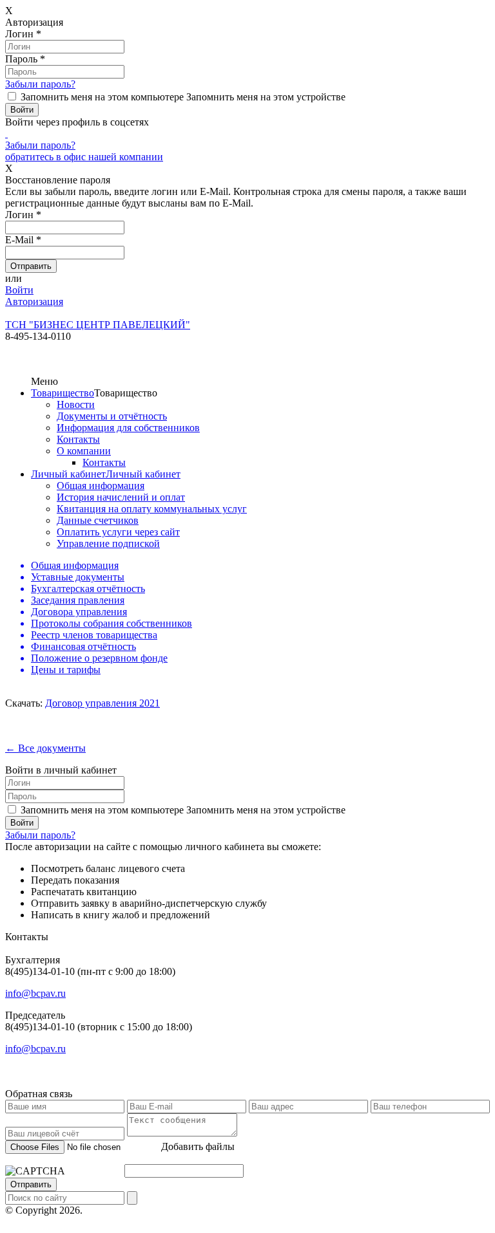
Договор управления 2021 (102, 703)
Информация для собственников (128, 427)
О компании (84, 450)
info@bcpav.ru (35, 993)
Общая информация (100, 485)
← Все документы (45, 748)
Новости (76, 404)
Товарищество (62, 392)
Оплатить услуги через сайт (118, 531)
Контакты (78, 439)
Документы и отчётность (112, 416)
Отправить (31, 1184)
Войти (19, 289)
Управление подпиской (108, 543)
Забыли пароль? (40, 84)
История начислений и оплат (121, 497)
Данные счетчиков (98, 520)
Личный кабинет (68, 473)
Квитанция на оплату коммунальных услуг (152, 508)
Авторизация (34, 301)
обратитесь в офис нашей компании (84, 156)
